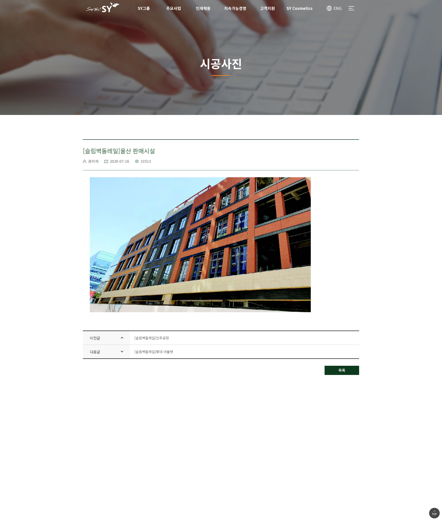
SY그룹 (144, 8)
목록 (341, 370)
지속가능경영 (235, 8)
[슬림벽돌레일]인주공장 (151, 337)
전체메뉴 (351, 8)
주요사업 (173, 8)
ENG (338, 8)
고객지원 (267, 8)
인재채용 (203, 8)
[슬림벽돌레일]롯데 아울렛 (153, 351)
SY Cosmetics (300, 8)
